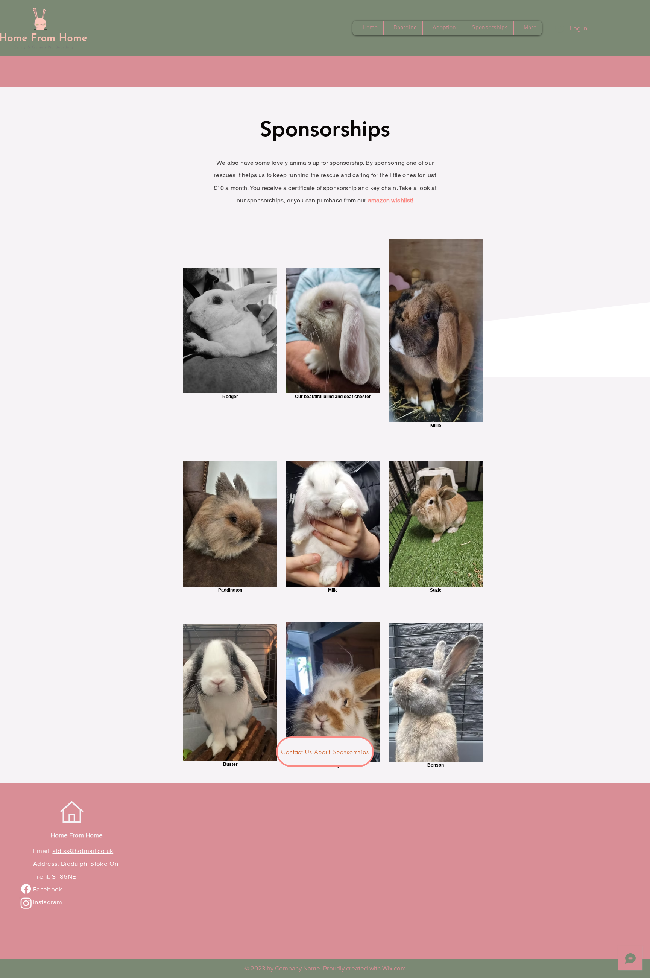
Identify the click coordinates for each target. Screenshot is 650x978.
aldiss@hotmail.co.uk (82, 850)
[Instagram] (26, 903)
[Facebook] (26, 889)
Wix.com (394, 968)
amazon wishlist (390, 200)
